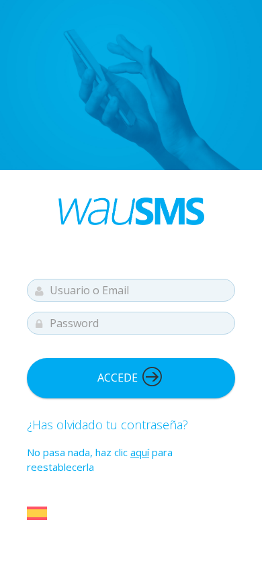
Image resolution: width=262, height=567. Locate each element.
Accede (118, 377)
